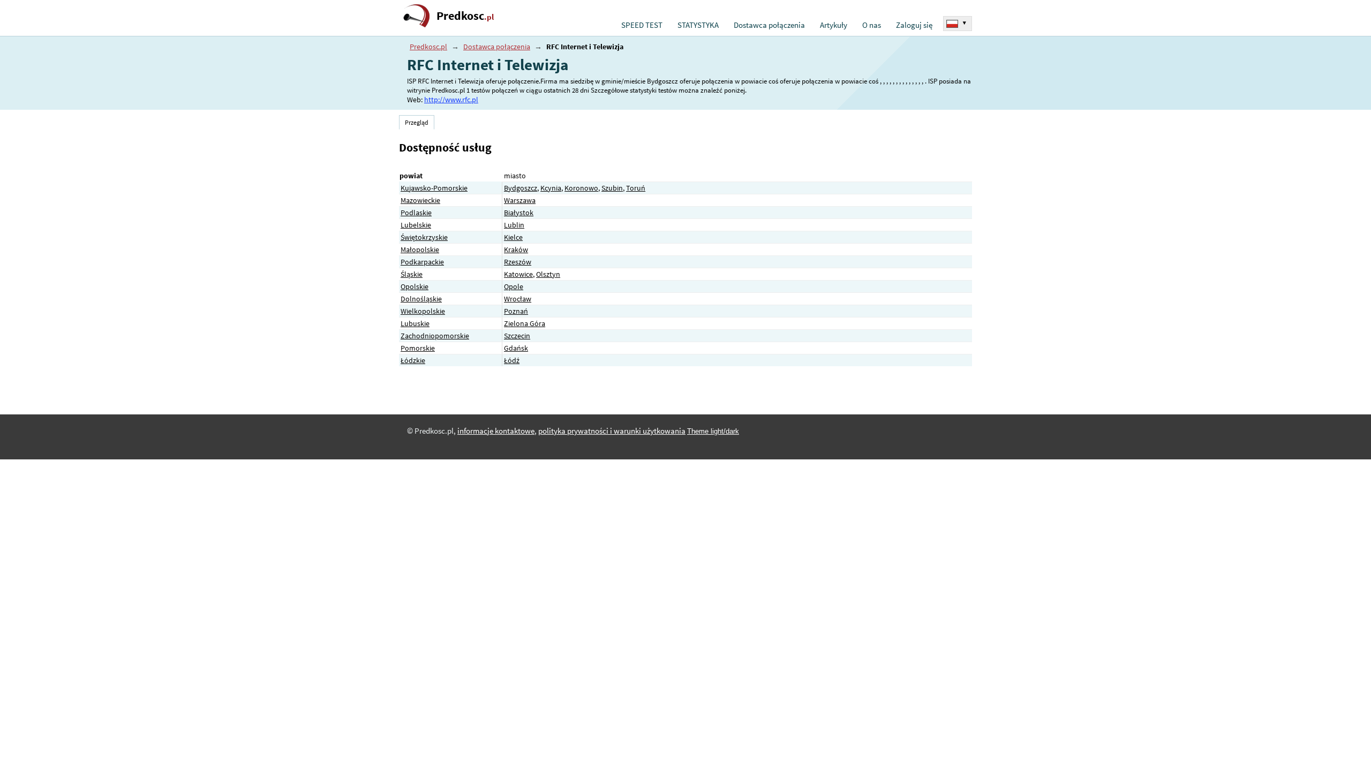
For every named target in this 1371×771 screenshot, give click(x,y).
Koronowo (581, 188)
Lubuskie (415, 323)
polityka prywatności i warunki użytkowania (612, 431)
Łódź (511, 360)
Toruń (635, 188)
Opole (513, 286)
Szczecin (517, 336)
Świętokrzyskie (424, 237)
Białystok (518, 212)
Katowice (518, 274)
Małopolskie (420, 249)
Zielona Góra (524, 323)
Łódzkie (413, 360)
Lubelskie (416, 225)
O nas (871, 25)
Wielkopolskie (423, 311)
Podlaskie (416, 212)
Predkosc (465, 16)
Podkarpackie (422, 262)
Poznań (516, 311)
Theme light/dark (713, 431)
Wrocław (517, 299)
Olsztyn (548, 274)
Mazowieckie (420, 200)
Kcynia (550, 188)
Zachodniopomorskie (435, 336)
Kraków (516, 249)
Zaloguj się (914, 25)
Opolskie (414, 286)
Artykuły (833, 25)
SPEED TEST (641, 25)
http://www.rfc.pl (451, 99)
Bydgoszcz (520, 188)
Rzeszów (517, 262)
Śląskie (412, 274)
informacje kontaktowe (495, 431)
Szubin (612, 188)
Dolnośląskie (421, 299)
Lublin (514, 225)
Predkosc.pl (428, 46)
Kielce (513, 237)
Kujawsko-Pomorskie (434, 188)
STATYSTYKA (698, 25)
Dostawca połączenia (769, 25)
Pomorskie (418, 348)
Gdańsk (516, 348)
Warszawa (520, 200)
